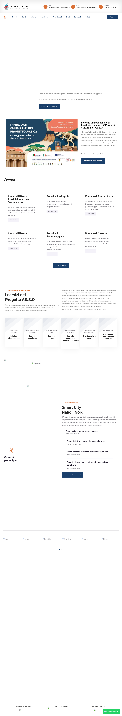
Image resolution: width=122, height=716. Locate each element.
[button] (59, 549)
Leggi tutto (13, 220)
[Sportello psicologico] (32, 342)
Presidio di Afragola (58, 196)
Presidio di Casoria (96, 233)
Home (6, 17)
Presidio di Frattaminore (99, 196)
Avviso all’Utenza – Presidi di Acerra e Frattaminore (18, 199)
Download (77, 17)
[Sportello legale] (51, 342)
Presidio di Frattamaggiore (55, 235)
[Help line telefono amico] (14, 342)
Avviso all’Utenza (17, 233)
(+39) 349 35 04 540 (110, 7)
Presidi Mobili (57, 17)
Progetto (15, 17)
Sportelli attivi (44, 17)
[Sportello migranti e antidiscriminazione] (70, 344)
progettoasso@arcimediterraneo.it (86, 7)
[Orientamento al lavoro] (89, 342)
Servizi (24, 17)
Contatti (87, 17)
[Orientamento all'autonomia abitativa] (108, 342)
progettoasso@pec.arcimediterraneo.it (59, 7)
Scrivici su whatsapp (112, 711)
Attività (33, 17)
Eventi (68, 17)
